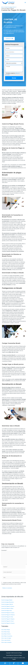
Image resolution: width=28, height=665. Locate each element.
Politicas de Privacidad (8, 657)
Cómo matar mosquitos (6, 642)
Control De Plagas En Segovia (7, 618)
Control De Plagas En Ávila (7, 616)
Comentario (4, 550)
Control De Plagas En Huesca (7, 606)
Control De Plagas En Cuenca (7, 612)
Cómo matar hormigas (6, 638)
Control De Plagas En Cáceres (7, 623)
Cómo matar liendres (5, 640)
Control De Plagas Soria (6, 610)
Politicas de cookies (18, 657)
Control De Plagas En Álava (7, 608)
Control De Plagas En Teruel (7, 621)
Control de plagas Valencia (7, 604)
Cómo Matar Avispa (5, 631)
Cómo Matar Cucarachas (6, 636)
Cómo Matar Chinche (6, 633)
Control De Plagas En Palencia (8, 614)
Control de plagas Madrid (6, 600)
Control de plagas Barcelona (7, 602)
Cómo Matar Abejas (5, 629)
